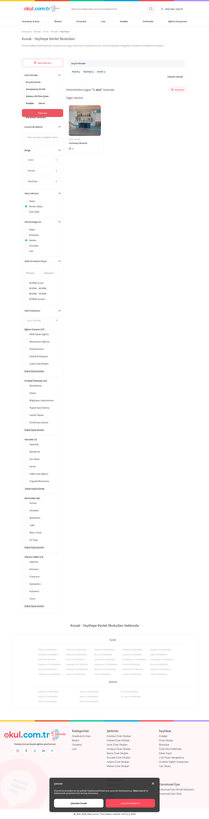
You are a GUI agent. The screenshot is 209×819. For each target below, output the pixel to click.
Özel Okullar (166, 740)
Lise (103, 21)
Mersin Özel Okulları (118, 766)
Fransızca (34, 576)
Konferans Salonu (39, 422)
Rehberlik (35, 451)
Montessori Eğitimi (40, 341)
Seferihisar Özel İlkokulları (49, 674)
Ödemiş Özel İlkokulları (160, 669)
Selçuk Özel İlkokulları (75, 674)
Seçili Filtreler (78, 63)
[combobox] (42, 159)
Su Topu (34, 540)
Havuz (33, 393)
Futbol (33, 503)
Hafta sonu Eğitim (39, 474)
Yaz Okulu (34, 459)
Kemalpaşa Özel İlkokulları (105, 664)
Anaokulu (34, 235)
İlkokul (58, 21)
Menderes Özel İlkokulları (77, 669)
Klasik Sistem (37, 349)
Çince (32, 598)
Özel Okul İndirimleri (170, 749)
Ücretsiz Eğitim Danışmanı (173, 761)
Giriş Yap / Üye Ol (174, 8)
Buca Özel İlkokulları (103, 654)
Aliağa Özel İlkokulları (47, 649)
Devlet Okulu (36, 206)
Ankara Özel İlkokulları (89, 691)
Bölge (27, 150)
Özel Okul (34, 211)
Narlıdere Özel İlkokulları (133, 669)
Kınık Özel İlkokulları (131, 664)
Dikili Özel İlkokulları (47, 659)
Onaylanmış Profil (35, 89)
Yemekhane (35, 385)
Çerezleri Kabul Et (130, 803)
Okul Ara (42, 113)
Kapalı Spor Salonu (39, 407)
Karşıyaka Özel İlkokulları (77, 664)
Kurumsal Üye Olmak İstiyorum (176, 789)
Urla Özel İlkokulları (158, 674)
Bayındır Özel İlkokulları (104, 649)
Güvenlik (34, 444)
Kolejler (124, 21)
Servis (42, 103)
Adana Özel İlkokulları (47, 701)
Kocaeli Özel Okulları (118, 757)
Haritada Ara (44, 62)
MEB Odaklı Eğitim (39, 334)
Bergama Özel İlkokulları (160, 649)
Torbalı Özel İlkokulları (132, 674)
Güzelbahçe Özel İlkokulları (134, 659)
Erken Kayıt (165, 753)
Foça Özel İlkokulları (75, 659)
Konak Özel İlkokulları (47, 669)
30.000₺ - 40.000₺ (38, 288)
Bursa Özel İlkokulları (89, 696)
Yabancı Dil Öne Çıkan (37, 96)
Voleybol (34, 510)
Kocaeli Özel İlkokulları (131, 696)
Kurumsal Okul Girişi (170, 793)
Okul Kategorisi (32, 221)
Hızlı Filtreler (31, 75)
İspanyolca (35, 584)
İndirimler (148, 21)
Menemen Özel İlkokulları (105, 669)
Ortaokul (81, 21)
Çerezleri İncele (79, 803)
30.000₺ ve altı (36, 283)
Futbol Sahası (37, 415)
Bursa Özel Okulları (117, 753)
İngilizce (34, 562)
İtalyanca (34, 591)
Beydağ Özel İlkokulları (48, 654)
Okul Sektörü (31, 193)
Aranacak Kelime (33, 126)
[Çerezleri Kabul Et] (153, 783)
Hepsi (32, 201)
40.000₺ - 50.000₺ (38, 293)
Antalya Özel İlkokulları (48, 696)
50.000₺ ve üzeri (37, 299)
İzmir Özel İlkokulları (129, 691)
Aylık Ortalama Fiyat (35, 261)
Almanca (34, 569)
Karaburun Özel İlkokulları (49, 664)
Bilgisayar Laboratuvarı (42, 400)
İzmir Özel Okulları (117, 744)
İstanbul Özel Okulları (119, 736)
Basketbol (35, 518)
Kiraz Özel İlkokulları (159, 664)
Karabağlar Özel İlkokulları (161, 659)
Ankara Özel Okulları (118, 740)
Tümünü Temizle (175, 76)
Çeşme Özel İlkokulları (132, 654)
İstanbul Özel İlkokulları (48, 691)
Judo (32, 525)
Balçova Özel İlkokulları (76, 649)
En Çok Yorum (33, 82)
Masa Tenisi (36, 532)
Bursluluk (164, 744)
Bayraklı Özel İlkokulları (132, 649)
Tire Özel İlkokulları (102, 674)
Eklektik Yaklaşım (39, 356)
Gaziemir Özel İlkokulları (104, 659)
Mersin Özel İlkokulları (89, 701)
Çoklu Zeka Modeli (39, 363)
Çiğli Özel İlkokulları (158, 654)
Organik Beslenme (39, 481)
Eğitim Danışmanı (177, 21)
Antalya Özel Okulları (119, 749)
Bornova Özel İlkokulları (76, 654)
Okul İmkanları (32, 310)
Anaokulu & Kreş (30, 21)
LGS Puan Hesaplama (171, 757)
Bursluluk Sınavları (36, 117)
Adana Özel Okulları (118, 761)
